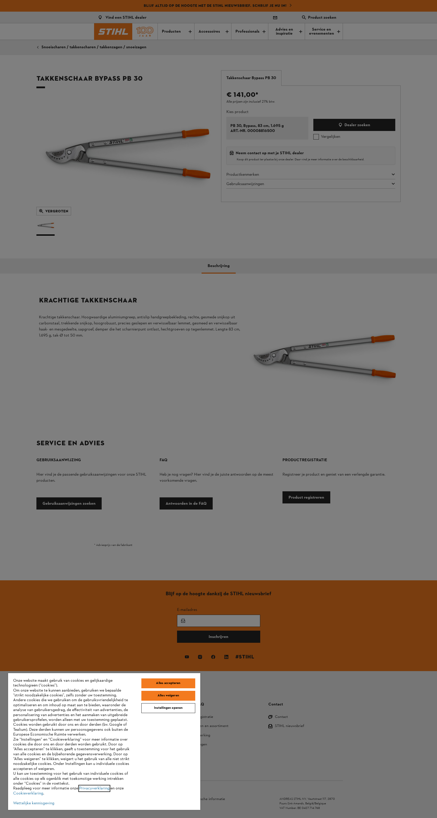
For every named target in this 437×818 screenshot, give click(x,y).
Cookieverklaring (28, 793)
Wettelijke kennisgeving (33, 803)
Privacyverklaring (94, 788)
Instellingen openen (168, 708)
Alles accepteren (168, 683)
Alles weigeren (168, 695)
